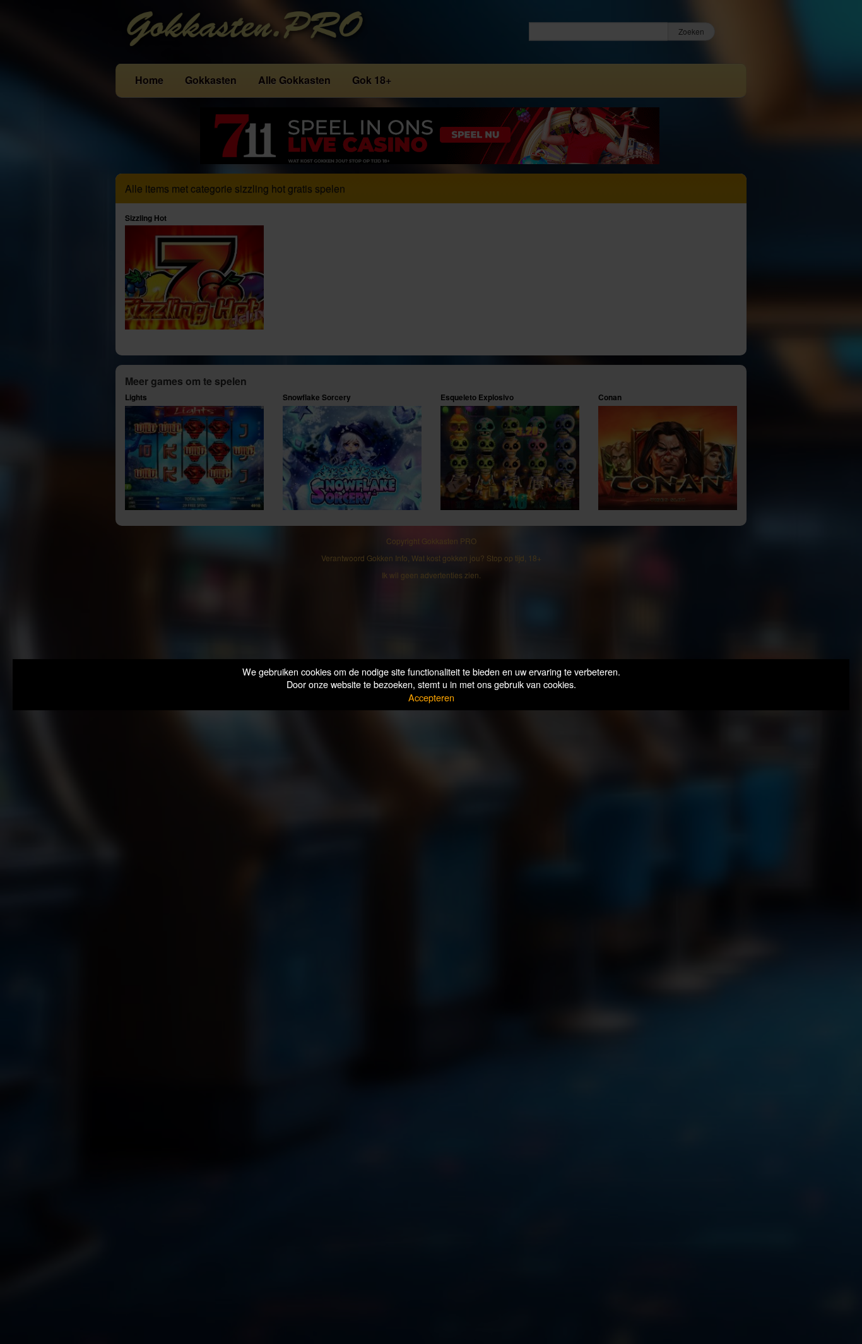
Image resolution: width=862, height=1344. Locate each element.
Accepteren (431, 697)
